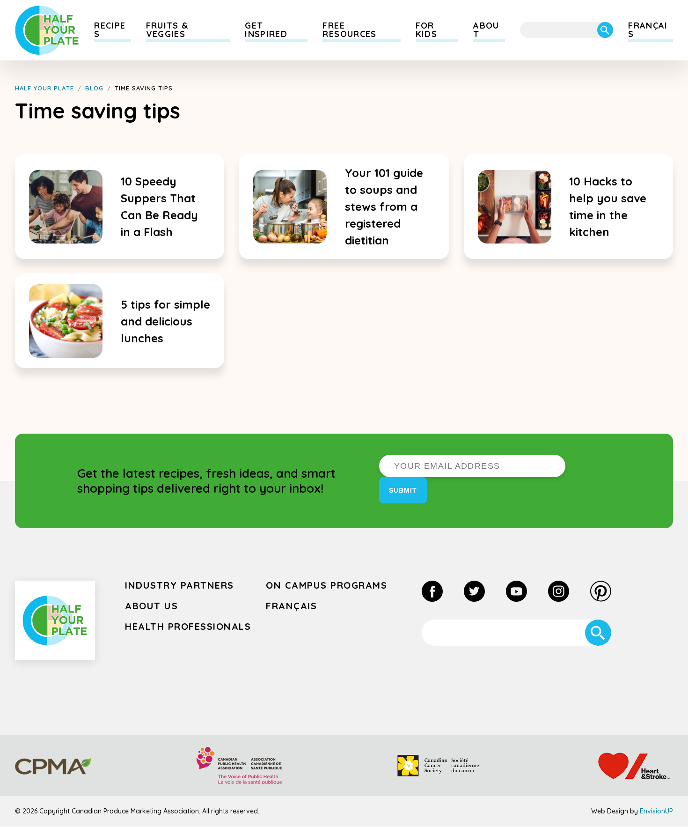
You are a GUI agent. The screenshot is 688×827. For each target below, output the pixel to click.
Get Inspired (266, 29)
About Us (151, 606)
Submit (403, 490)
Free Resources (349, 29)
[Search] (605, 30)
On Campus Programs (326, 585)
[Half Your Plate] (47, 30)
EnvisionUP (656, 811)
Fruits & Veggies (167, 29)
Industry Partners (179, 585)
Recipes (109, 29)
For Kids (426, 29)
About (486, 29)
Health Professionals (188, 626)
